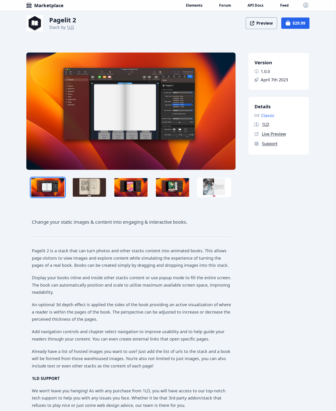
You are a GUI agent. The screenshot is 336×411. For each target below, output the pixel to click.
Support (270, 143)
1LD (70, 27)
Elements (194, 5)
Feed (284, 5)
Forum (225, 5)
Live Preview (274, 134)
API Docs (255, 5)
